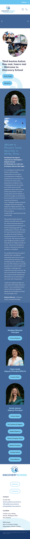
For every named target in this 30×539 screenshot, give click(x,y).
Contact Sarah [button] (15, 416)
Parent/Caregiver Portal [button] (15, 438)
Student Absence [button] (15, 431)
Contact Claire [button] (15, 377)
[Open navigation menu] (23, 9)
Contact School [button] (15, 452)
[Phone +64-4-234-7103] (26, 9)
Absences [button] (7, 83)
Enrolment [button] (15, 491)
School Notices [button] (15, 459)
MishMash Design (17, 532)
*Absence (24, 2)
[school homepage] (11, 9)
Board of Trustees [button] (15, 445)
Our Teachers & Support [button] (15, 424)
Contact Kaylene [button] (15, 338)
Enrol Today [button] (8, 76)
